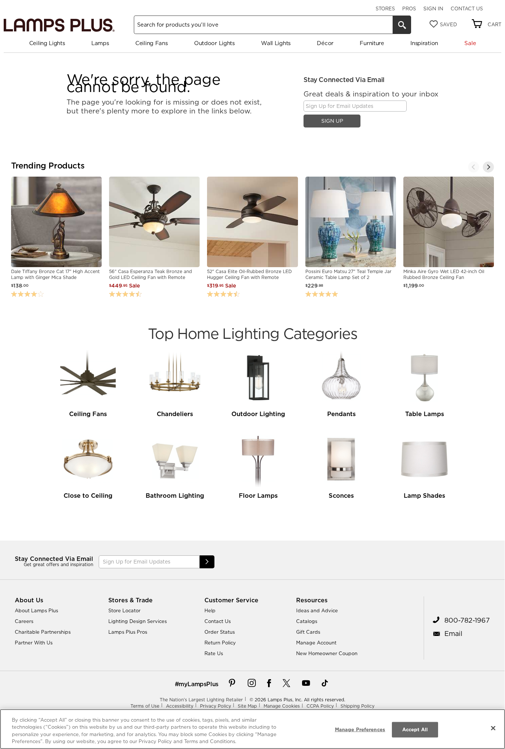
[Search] (402, 25)
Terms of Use (145, 706)
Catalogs (306, 621)
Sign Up (332, 121)
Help (210, 610)
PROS (409, 8)
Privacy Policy (215, 706)
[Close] (493, 728)
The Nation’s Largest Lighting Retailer (201, 700)
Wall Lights (276, 43)
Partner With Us (33, 642)
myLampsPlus (198, 684)
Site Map (247, 706)
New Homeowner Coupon (326, 653)
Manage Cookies (282, 706)
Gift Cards (308, 632)
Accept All (415, 729)
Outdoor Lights (214, 43)
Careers (24, 621)
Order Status (219, 632)
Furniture (372, 43)
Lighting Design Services (137, 621)
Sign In (433, 8)
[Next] (488, 167)
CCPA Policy (320, 706)
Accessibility (179, 706)
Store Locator (124, 610)
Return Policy (220, 642)
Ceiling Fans (151, 43)
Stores (385, 8)
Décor (325, 43)
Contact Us (467, 8)
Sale (470, 43)
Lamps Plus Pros (127, 632)
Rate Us (213, 653)
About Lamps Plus (36, 610)
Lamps (100, 43)
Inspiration (424, 43)
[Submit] (207, 561)
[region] (252, 729)
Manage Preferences (360, 729)
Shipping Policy (357, 706)
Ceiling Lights (47, 43)
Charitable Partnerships (43, 632)
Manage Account (316, 642)
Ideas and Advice (317, 610)
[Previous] (473, 167)
